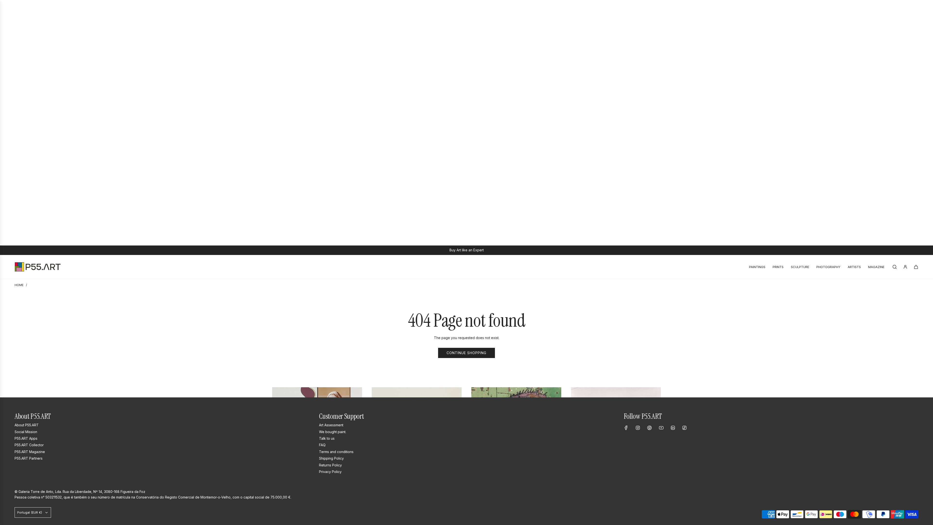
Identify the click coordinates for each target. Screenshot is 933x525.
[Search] (894, 267)
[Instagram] (637, 427)
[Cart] (916, 267)
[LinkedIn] (672, 427)
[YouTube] (661, 427)
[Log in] (905, 267)
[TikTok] (684, 427)
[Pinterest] (649, 427)
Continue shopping (466, 353)
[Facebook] (626, 427)
